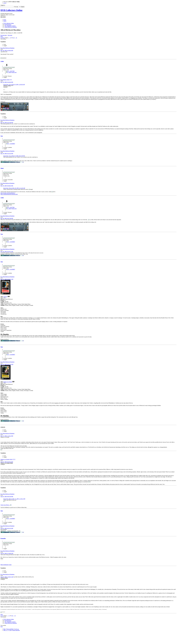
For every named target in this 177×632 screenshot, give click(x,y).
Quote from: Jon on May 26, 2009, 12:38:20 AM (14, 84)
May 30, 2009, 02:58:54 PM (7, 50)
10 (13, 37)
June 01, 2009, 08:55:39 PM (7, 496)
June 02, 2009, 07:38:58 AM (7, 553)
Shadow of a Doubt (7, 381)
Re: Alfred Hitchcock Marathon (7, 48)
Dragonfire (3, 538)
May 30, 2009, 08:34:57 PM (7, 251)
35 (16, 37)
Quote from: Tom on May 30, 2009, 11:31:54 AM (14, 188)
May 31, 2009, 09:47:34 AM (7, 364)
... (9, 37)
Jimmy (2, 168)
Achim (2, 61)
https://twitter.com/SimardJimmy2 (8, 193)
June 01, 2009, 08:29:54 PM (7, 461)
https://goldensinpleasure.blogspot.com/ (9, 194)
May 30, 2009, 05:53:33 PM (7, 153)
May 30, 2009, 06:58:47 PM (7, 185)
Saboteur (5, 296)
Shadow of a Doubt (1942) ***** (8, 459)
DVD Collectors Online (11, 10)
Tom (2, 136)
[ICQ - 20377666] (10, 71)
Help (4, 629)
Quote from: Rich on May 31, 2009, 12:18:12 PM (14, 498)
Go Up (2, 615)
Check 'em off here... (5, 505)
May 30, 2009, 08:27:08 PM (7, 218)
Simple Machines (16, 630)
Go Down (3, 37)
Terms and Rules (10, 629)
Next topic (10, 35)
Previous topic (4, 35)
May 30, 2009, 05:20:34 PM (7, 82)
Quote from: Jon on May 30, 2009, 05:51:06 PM (14, 155)
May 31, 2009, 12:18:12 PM (7, 436)
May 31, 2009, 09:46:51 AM (7, 279)
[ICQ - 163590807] (10, 143)
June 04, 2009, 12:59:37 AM (7, 576)
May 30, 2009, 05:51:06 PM (7, 122)
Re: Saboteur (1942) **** (6, 79)
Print (2, 36)
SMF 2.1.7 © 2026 (7, 630)
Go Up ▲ (16, 629)
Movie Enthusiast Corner (6, 564)
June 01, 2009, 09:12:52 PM (7, 528)
